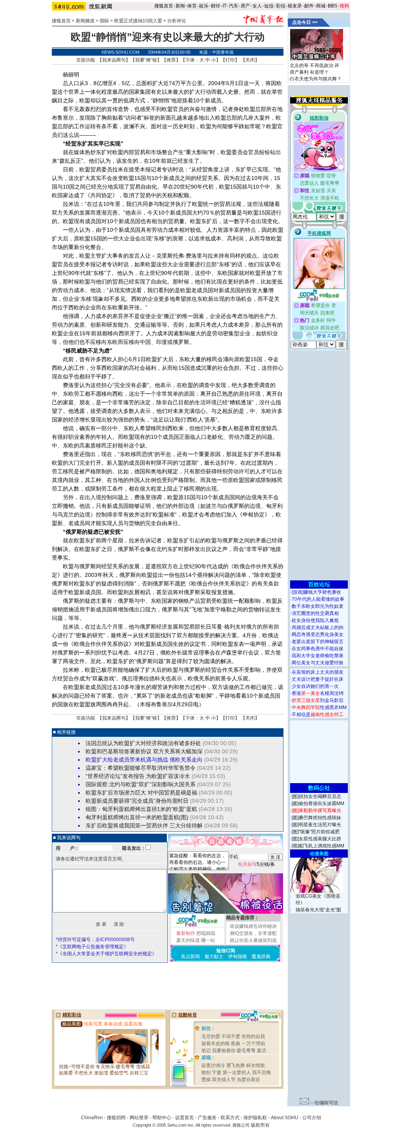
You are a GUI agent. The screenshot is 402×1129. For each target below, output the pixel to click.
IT (225, 6)
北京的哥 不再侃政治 (311, 65)
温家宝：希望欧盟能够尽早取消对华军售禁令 (141, 768)
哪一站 (208, 940)
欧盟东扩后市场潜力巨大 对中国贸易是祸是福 (141, 792)
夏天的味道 (188, 940)
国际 (104, 21)
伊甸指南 (237, 956)
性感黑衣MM (319, 707)
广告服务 (207, 1117)
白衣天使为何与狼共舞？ (316, 79)
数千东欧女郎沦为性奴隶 (318, 606)
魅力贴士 (214, 956)
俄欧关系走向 (186, 759)
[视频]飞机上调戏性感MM (318, 846)
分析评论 (176, 21)
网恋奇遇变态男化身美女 (318, 634)
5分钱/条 (256, 864)
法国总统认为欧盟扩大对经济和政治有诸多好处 (143, 743)
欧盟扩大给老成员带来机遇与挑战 (127, 759)
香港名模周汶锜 (318, 693)
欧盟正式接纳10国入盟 (138, 21)
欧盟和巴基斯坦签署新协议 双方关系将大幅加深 (144, 751)
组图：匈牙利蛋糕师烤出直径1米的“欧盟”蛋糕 (141, 809)
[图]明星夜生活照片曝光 (316, 824)
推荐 (171, 60)
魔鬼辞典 (261, 956)
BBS (332, 6)
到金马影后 (318, 700)
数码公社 (319, 788)
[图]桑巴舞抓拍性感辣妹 (316, 817)
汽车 (233, 6)
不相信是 (318, 714)
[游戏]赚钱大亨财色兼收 (316, 592)
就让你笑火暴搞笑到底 (253, 940)
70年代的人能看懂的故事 (318, 599)
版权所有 (260, 1125)
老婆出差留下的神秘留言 (318, 641)
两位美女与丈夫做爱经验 (318, 662)
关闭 (250, 60)
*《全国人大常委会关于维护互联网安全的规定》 (106, 953)
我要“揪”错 (146, 60)
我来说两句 (114, 60)
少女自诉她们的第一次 (315, 686)
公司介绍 (311, 1117)
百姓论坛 (319, 584)
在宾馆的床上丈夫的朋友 (318, 672)
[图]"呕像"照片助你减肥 (316, 831)
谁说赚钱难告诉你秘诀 (253, 926)
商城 (320, 6)
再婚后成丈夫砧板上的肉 (318, 627)
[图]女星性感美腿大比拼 (316, 839)
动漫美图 (319, 853)
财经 (215, 6)
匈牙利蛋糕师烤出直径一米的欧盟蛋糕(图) (137, 817)
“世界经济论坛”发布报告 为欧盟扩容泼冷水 (138, 776)
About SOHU (284, 1117)
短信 (269, 6)
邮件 (309, 6)
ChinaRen (92, 1117)
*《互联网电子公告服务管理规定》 (92, 946)
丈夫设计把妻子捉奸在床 (318, 679)
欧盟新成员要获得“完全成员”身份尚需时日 (137, 801)
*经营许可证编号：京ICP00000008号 (95, 939)
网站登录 (139, 1117)
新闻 (180, 6)
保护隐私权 (255, 1117)
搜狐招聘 (116, 1117)
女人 (257, 6)
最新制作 (185, 933)
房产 (245, 6)
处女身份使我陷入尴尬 (315, 620)
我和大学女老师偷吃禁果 (318, 655)
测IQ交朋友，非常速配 (253, 933)
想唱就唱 (205, 933)
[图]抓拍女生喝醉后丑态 (316, 796)
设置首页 (184, 1117)
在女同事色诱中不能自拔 (318, 648)
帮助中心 (161, 1117)
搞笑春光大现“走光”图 (318, 910)
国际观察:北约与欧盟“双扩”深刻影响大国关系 (141, 784)
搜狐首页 (163, 6)
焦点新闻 (190, 956)
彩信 (280, 6)
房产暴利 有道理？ (309, 72)
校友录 (295, 6)
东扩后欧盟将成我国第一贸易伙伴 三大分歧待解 (144, 825)
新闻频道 (85, 21)
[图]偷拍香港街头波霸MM (318, 803)
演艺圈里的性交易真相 (315, 613)
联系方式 (230, 1117)
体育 (192, 6)
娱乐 (203, 6)
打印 (230, 60)
